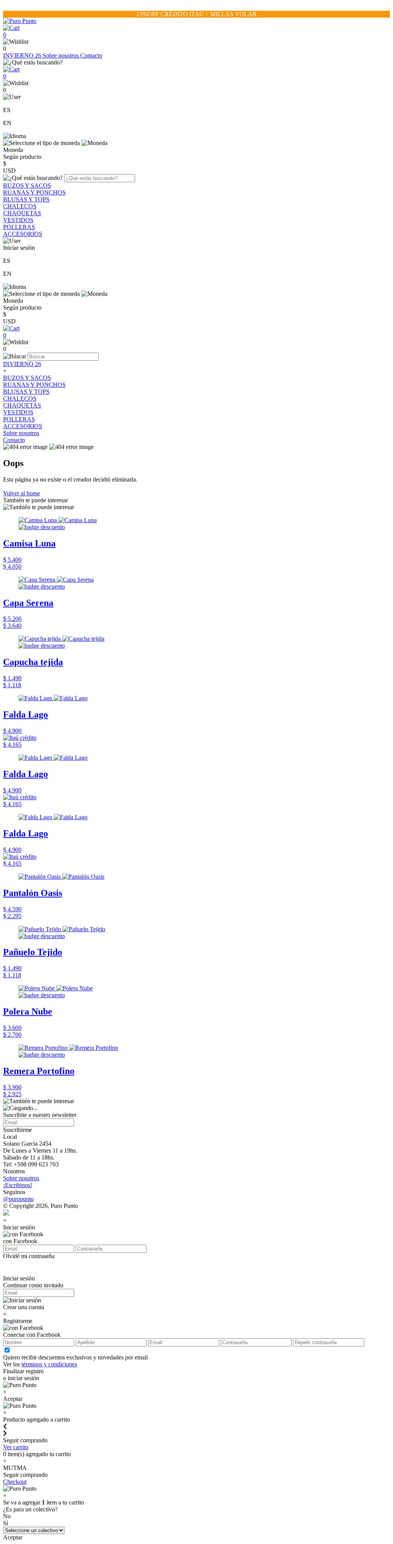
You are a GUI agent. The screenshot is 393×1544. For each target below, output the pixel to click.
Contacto (91, 55)
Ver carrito (15, 1447)
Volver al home (21, 493)
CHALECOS (19, 206)
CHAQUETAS (22, 213)
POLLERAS (19, 227)
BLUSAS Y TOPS (26, 199)
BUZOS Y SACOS (27, 185)
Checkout (14, 1481)
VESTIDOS (18, 220)
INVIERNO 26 (23, 55)
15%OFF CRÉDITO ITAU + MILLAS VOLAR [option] (196, 14)
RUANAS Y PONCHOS (34, 192)
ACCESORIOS (22, 234)
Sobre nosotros (61, 55)
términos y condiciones (49, 1364)
